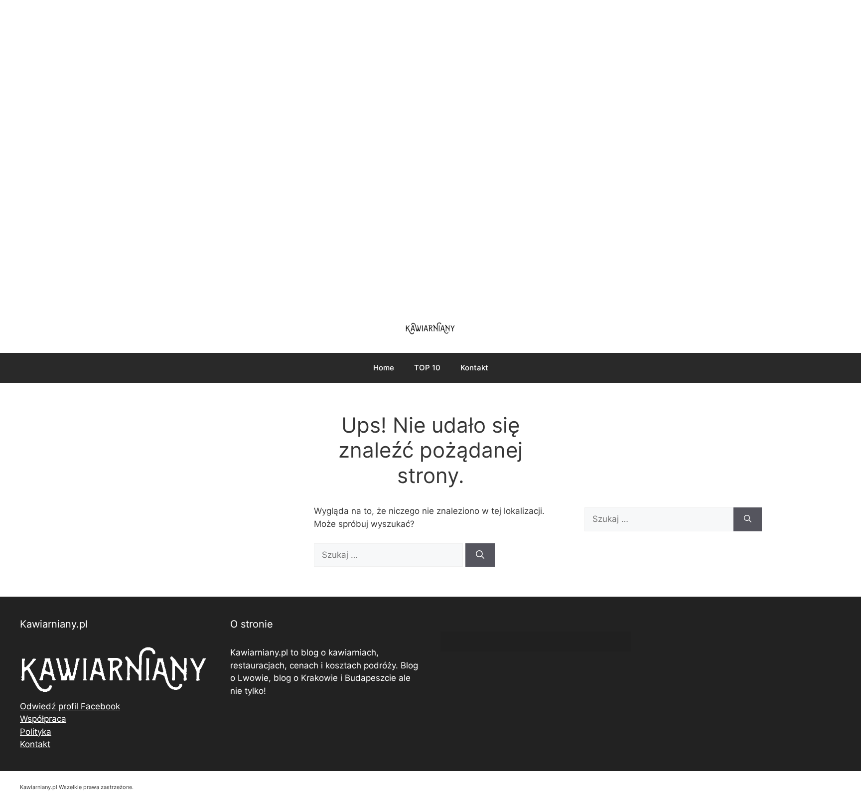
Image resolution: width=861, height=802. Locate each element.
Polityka (35, 732)
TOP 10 (427, 367)
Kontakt (474, 367)
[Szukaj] (480, 555)
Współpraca (43, 719)
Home (383, 367)
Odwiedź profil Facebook (70, 706)
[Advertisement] (430, 154)
